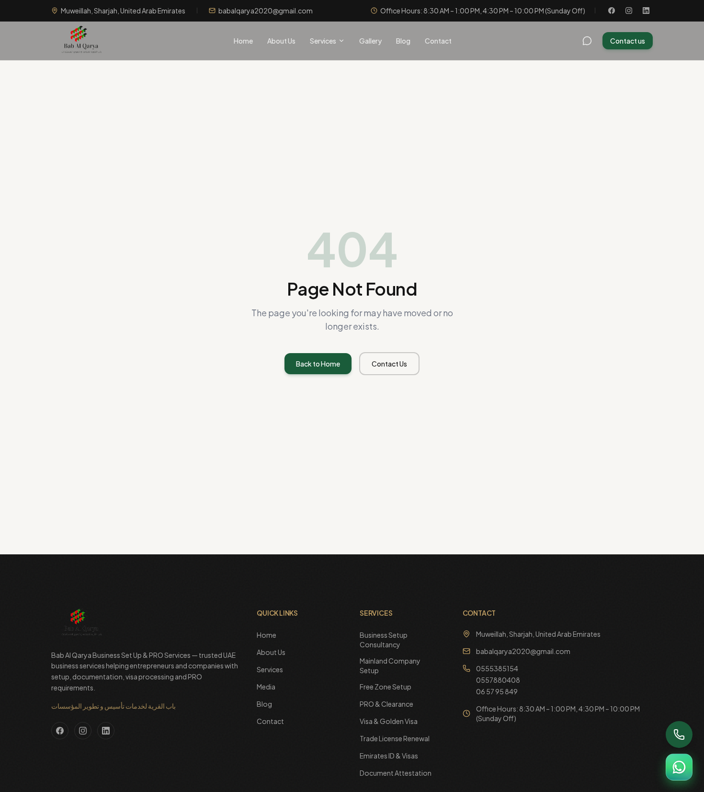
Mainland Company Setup (390, 665)
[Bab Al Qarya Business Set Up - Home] (79, 41)
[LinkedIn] (646, 10)
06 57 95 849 (497, 691)
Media (266, 686)
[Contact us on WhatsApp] (587, 40)
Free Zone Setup (385, 686)
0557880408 (498, 680)
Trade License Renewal (395, 738)
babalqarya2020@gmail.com (523, 651)
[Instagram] (629, 10)
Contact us (627, 40)
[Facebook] (611, 10)
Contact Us (389, 363)
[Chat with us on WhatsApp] (679, 767)
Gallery (370, 40)
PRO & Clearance (386, 704)
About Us (281, 40)
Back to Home (318, 363)
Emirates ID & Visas (389, 755)
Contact (438, 40)
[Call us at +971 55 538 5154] (679, 734)
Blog (403, 40)
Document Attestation (395, 773)
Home (243, 40)
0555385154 (497, 668)
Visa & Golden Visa (389, 721)
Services (323, 40)
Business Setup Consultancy (384, 640)
